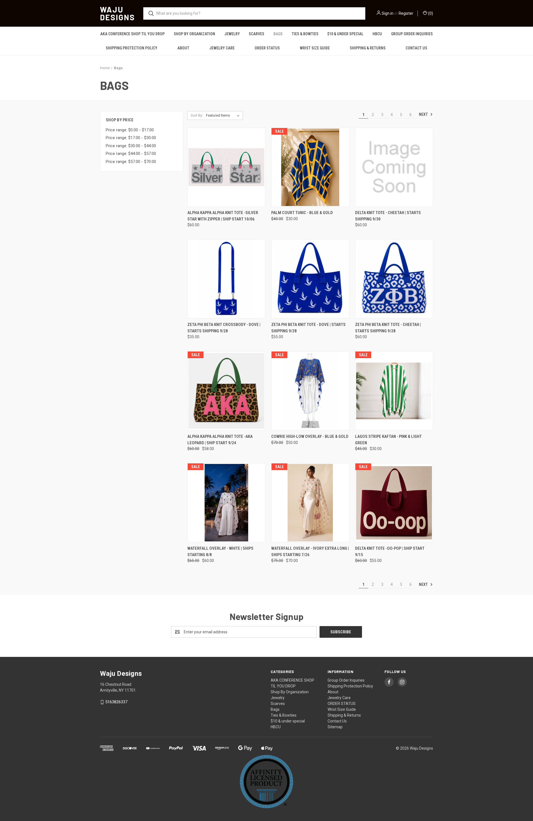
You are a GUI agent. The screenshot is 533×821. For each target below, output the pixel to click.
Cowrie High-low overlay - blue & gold (309, 436)
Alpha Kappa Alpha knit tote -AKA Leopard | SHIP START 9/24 (220, 439)
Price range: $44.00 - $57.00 (131, 153)
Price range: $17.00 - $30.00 (131, 137)
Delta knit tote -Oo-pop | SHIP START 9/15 (389, 551)
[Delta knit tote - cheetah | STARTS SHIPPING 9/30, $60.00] (394, 167)
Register (406, 13)
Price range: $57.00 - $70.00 (131, 161)
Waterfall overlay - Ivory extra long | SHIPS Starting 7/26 (310, 551)
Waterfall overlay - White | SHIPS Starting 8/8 (220, 551)
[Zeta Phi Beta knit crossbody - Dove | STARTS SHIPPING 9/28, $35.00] (226, 278)
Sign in (387, 13)
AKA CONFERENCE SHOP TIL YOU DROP (132, 34)
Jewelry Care (222, 48)
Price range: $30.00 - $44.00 (131, 145)
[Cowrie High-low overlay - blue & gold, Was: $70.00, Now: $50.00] (310, 390)
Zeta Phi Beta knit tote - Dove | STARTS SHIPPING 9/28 (308, 327)
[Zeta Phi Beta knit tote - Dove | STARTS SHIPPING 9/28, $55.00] (310, 278)
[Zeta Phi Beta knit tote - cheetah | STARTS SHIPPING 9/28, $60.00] (394, 278)
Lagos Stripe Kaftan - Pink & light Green (388, 439)
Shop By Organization (194, 34)
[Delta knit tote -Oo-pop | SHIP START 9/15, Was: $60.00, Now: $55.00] (394, 502)
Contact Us (416, 48)
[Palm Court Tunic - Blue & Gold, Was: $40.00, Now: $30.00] (310, 167)
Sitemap (335, 727)
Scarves (256, 34)
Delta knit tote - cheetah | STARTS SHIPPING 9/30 (388, 216)
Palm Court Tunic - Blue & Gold (302, 212)
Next (424, 114)
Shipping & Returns (368, 48)
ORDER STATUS (267, 48)
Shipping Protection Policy (131, 48)
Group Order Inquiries (412, 34)
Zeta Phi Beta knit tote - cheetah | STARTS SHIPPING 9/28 (388, 327)
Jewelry (232, 34)
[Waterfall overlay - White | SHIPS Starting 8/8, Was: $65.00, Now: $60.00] (226, 502)
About (183, 48)
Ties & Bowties (305, 34)
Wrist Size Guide (315, 48)
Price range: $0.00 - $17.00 (130, 129)
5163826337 (116, 701)
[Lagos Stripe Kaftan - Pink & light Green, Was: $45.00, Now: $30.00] (394, 390)
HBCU (377, 34)
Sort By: (197, 115)
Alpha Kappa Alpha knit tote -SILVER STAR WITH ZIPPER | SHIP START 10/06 (222, 216)
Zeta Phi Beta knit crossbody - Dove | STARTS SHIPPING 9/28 (223, 327)
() (430, 13)
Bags (278, 34)
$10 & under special (345, 34)
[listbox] (224, 115)
